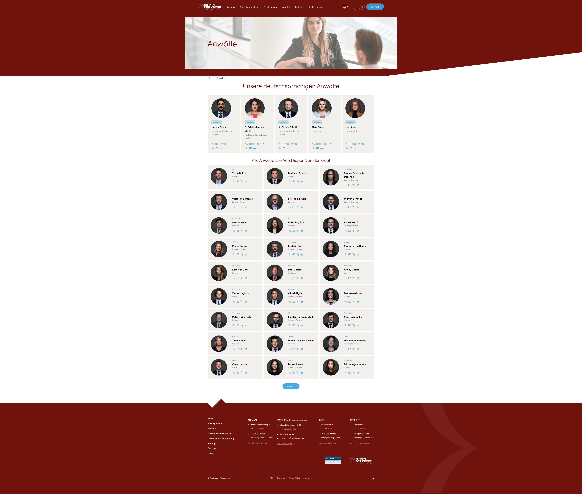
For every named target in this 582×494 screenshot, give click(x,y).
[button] (343, 7)
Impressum (307, 478)
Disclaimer (281, 478)
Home (210, 418)
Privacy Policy (294, 478)
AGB (272, 478)
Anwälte (221, 77)
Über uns (212, 448)
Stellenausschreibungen (219, 433)
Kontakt (375, 6)
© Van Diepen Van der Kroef (219, 477)
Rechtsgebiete (215, 423)
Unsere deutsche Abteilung (221, 438)
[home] (209, 7)
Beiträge (212, 443)
